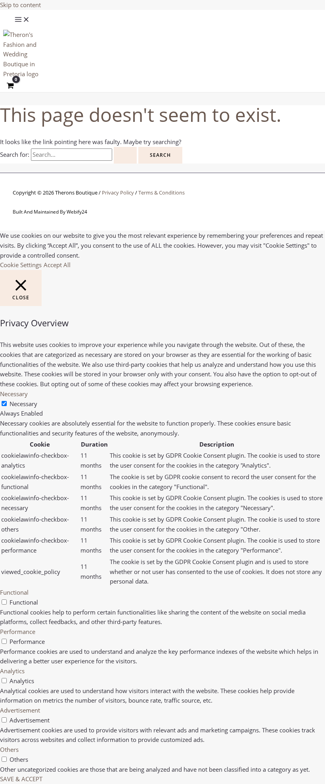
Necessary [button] (14, 394)
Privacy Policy (118, 192)
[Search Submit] (125, 155)
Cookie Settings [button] (21, 265)
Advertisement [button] (20, 710)
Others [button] (9, 749)
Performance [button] (17, 632)
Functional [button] (14, 592)
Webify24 (77, 211)
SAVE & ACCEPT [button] (21, 779)
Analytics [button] (12, 671)
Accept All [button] (57, 265)
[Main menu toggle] (22, 20)
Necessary (23, 404)
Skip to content (20, 5)
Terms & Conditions (161, 192)
